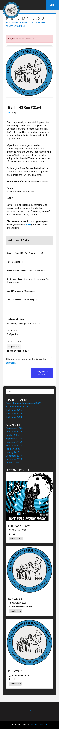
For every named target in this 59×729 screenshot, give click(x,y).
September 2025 (14, 428)
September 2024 (14, 438)
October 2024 (12, 435)
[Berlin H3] (11, 18)
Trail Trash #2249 (14, 417)
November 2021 (14, 445)
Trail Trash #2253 (14, 410)
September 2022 (14, 442)
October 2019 (12, 462)
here (28, 224)
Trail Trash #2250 (14, 413)
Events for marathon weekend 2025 (23, 403)
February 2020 (13, 449)
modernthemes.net (38, 725)
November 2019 (14, 459)
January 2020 (12, 452)
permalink (11, 362)
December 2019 (14, 455)
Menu (52, 5)
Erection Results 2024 (17, 406)
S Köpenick (12, 334)
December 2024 (14, 431)
